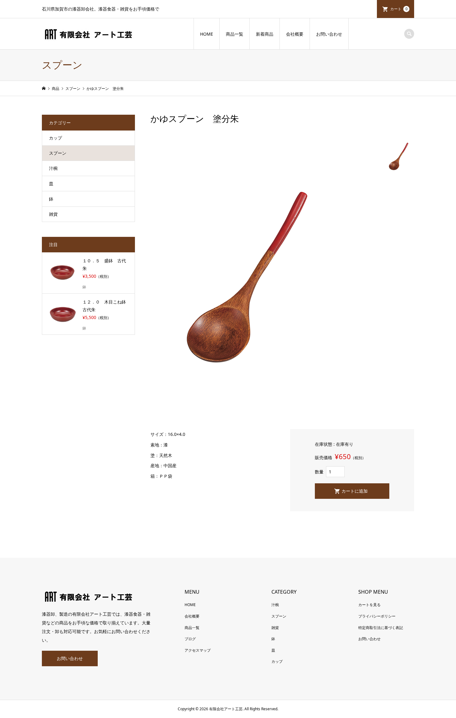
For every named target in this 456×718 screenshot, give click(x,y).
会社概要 (294, 34)
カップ (55, 138)
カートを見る (369, 604)
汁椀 (53, 168)
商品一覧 (234, 34)
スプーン (57, 153)
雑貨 (53, 214)
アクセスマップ (198, 650)
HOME (206, 34)
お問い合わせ (329, 34)
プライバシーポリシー (377, 616)
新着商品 (264, 34)
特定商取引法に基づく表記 (380, 627)
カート (399, 8)
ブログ (190, 638)
